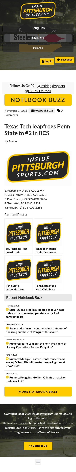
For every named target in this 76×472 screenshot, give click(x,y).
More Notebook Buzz (38, 391)
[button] (38, 462)
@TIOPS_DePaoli (38, 91)
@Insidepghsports (51, 85)
